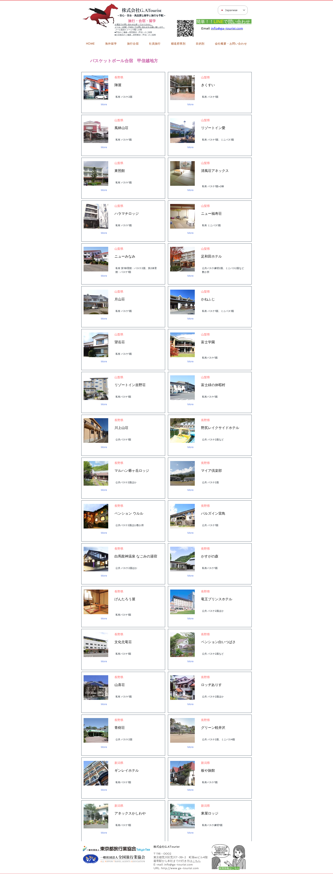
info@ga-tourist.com (227, 28)
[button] (230, 43)
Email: (205, 28)
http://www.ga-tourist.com (180, 868)
